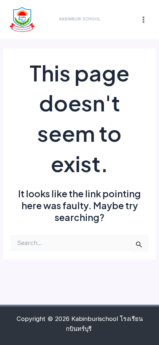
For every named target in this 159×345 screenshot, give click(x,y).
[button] (80, 19)
